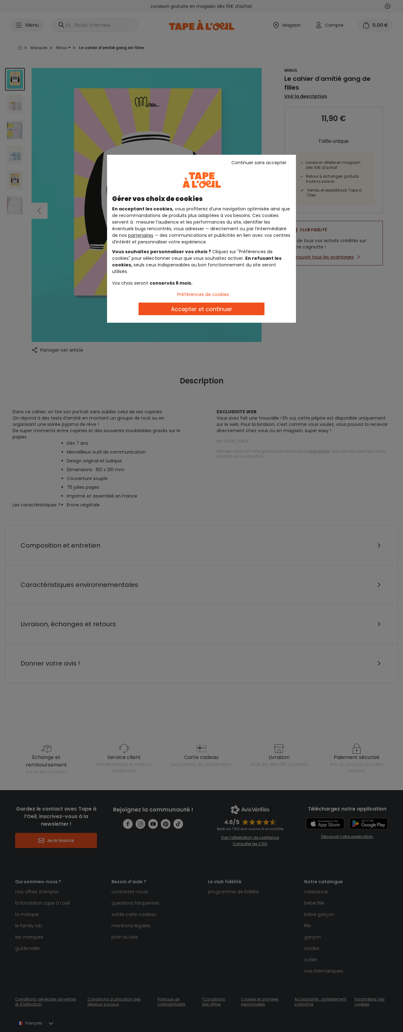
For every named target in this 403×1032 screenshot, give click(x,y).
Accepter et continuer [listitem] (201, 309)
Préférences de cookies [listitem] (203, 294)
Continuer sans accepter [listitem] (259, 162)
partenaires (140, 235)
